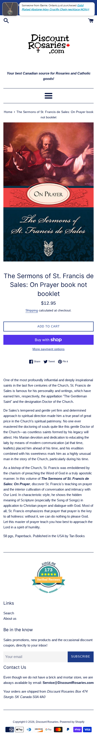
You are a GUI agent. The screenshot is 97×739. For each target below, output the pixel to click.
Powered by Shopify (72, 721)
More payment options (48, 349)
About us (9, 618)
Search (8, 613)
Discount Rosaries (47, 721)
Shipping (31, 310)
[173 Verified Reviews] (48, 595)
